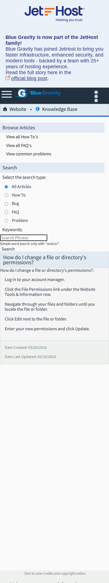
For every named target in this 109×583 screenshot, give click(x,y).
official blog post (29, 78)
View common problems (28, 153)
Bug (15, 203)
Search (8, 249)
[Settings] (97, 96)
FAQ (15, 212)
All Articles (21, 186)
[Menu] (7, 96)
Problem (20, 220)
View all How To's (22, 136)
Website (18, 109)
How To (19, 195)
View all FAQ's (19, 145)
